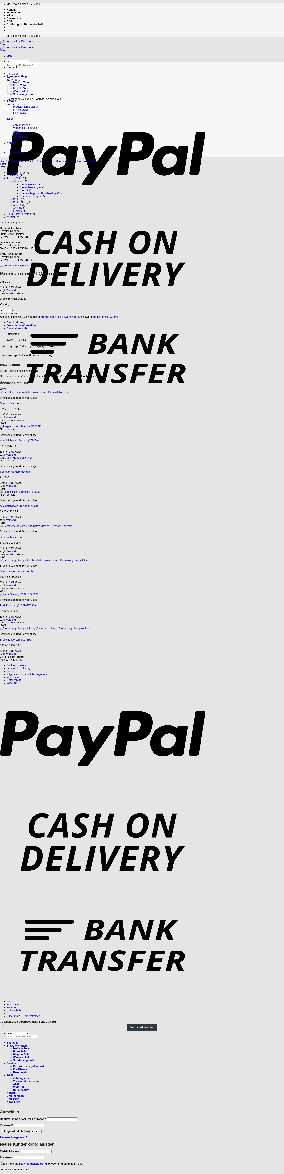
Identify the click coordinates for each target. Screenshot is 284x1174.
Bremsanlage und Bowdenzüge (85, 161)
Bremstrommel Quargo (105, 316)
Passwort (6, 1125)
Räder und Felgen (30, 196)
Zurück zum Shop (17, 104)
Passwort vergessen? (13, 1137)
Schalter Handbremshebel (15, 471)
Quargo (60, 161)
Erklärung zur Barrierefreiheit (25, 24)
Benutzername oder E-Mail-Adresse (23, 1119)
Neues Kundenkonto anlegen (15, 1169)
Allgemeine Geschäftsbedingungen (27, 674)
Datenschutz (14, 18)
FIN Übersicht (21, 109)
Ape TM (17, 208)
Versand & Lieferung (25, 128)
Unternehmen (15, 152)
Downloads (19, 112)
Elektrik (24, 190)
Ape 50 (17, 205)
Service (11, 100)
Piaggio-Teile (21, 88)
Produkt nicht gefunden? (27, 106)
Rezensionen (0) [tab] (17, 328)
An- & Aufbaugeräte (18, 214)
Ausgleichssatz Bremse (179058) (19, 506)
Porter (16, 199)
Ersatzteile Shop (17, 76)
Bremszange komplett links (15, 639)
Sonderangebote (23, 94)
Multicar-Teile (21, 82)
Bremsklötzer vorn (10, 403)
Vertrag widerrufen (142, 1027)
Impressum (14, 12)
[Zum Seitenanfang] (1, 1025)
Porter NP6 (19, 202)
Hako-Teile (19, 85)
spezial (11, 217)
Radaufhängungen (31, 187)
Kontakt (11, 9)
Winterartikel (20, 91)
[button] (10, 56)
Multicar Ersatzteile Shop (21, 161)
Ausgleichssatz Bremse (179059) (19, 440)
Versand (11, 290)
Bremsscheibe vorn (11, 537)
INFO (10, 118)
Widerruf (12, 15)
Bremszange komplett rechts (16, 571)
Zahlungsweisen (16, 665)
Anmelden (35, 1131)
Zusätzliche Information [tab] (21, 325)
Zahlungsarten (21, 125)
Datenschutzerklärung (33, 1163)
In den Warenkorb (9, 313)
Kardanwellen (28, 184)
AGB (9, 21)
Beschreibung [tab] (15, 322)
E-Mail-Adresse (10, 1151)
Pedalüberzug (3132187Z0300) (18, 605)
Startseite (12, 67)
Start (2, 161)
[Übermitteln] (8, 1040)
